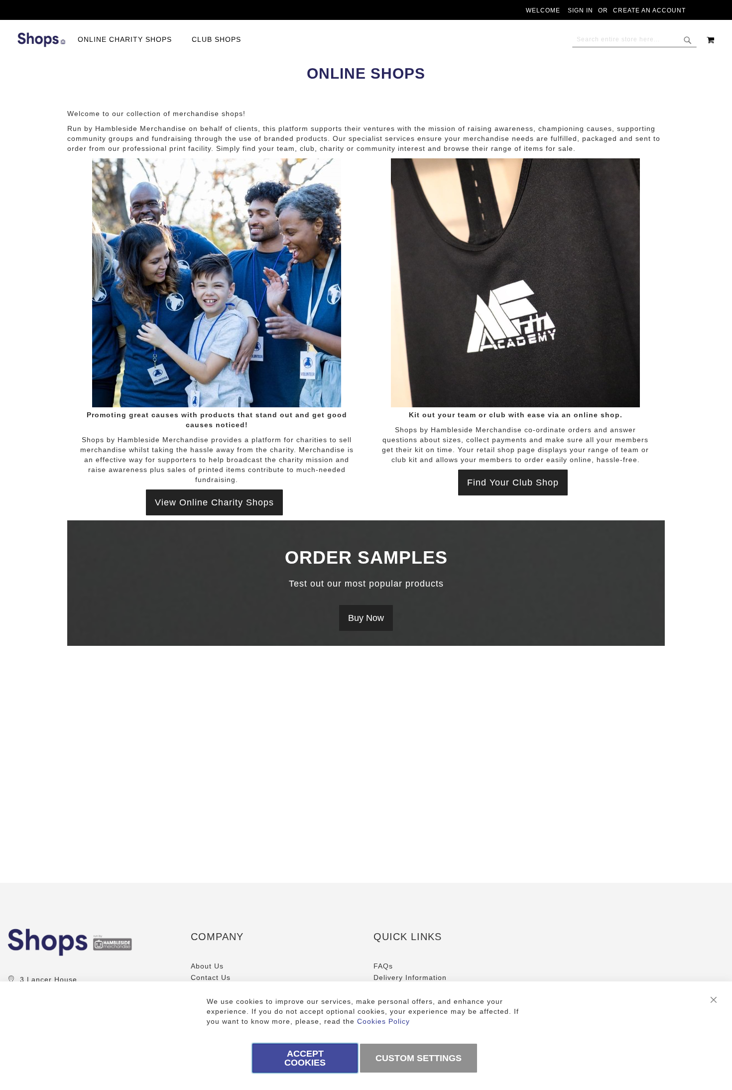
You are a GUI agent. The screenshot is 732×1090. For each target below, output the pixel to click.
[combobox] (634, 39)
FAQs (383, 966)
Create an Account (649, 10)
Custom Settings (418, 1058)
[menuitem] (130, 39)
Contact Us (211, 977)
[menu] (164, 39)
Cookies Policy (383, 1021)
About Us (207, 966)
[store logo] (41, 39)
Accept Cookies (305, 1058)
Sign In (580, 10)
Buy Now (366, 618)
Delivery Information (410, 977)
